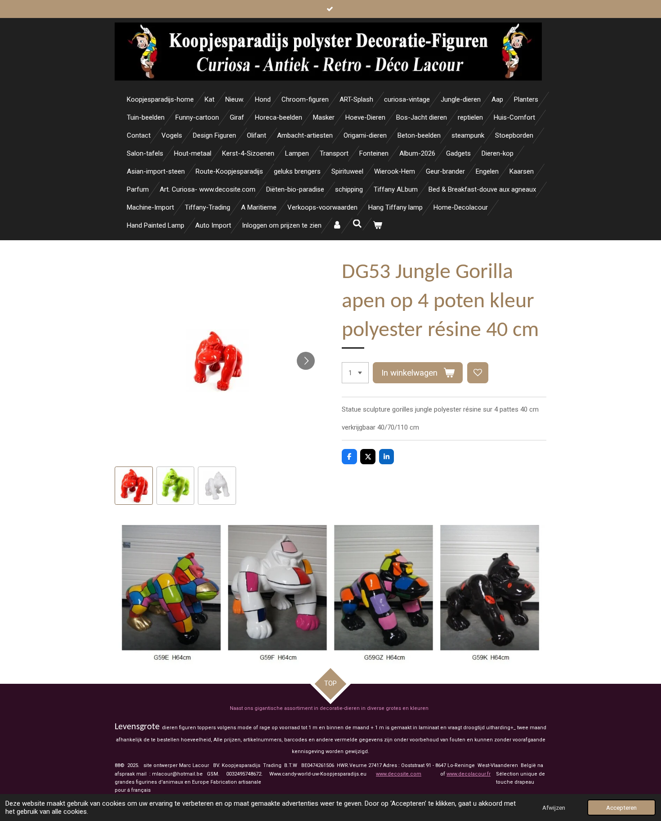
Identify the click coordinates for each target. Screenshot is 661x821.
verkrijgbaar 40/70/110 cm (380, 427)
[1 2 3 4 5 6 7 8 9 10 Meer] (355, 372)
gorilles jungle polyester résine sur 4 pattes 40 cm (465, 409)
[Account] (337, 225)
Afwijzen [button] (553, 807)
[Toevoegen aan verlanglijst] (477, 372)
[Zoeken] (357, 224)
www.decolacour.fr (469, 774)
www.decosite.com (398, 774)
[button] (134, 486)
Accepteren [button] (621, 807)
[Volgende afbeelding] (306, 361)
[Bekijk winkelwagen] (377, 225)
